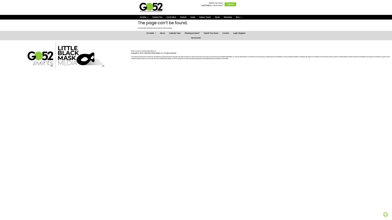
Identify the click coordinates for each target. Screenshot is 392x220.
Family (192, 17)
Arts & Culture (171, 17)
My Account (218, 5)
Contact (225, 33)
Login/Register (206, 5)
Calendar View (157, 17)
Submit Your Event (216, 3)
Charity (217, 17)
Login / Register (239, 33)
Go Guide (150, 33)
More (237, 17)
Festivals (183, 17)
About (162, 33)
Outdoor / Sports (205, 17)
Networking (228, 17)
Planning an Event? (192, 33)
